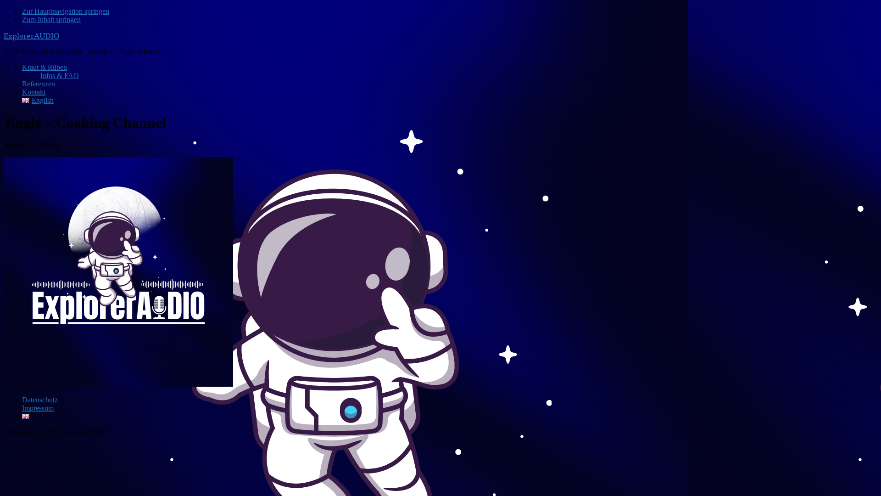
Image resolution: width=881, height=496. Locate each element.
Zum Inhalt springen (51, 19)
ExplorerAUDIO (31, 35)
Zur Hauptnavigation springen (65, 11)
